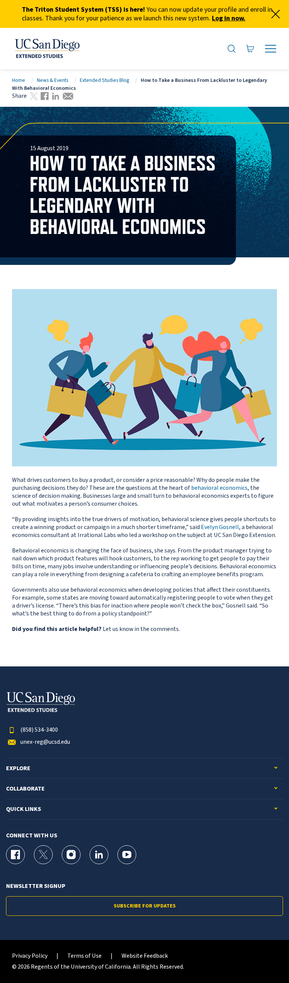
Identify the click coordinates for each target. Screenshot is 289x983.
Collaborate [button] (25, 789)
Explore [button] (18, 768)
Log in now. (228, 18)
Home (18, 80)
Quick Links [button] (23, 809)
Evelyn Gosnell (220, 527)
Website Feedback (145, 956)
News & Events (52, 80)
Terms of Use (84, 956)
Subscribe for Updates (145, 906)
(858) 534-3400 (39, 730)
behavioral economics (219, 488)
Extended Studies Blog (104, 80)
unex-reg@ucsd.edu (45, 742)
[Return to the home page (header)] (46, 48)
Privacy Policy (29, 956)
